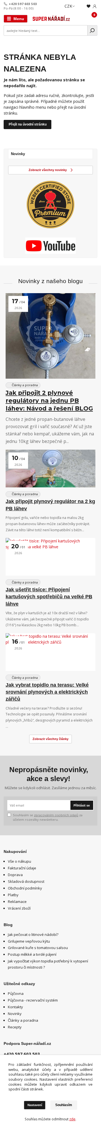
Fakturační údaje (22, 868)
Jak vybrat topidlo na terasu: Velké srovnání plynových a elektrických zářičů (47, 692)
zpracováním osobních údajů (56, 815)
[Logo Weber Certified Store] (50, 204)
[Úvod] (51, 19)
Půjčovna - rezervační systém (33, 1000)
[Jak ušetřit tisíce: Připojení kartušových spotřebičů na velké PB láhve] (50, 557)
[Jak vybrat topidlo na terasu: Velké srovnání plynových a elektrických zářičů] (50, 652)
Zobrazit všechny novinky (48, 170)
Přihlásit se (82, 805)
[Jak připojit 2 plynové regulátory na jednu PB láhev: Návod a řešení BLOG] (50, 336)
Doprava (15, 874)
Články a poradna (24, 385)
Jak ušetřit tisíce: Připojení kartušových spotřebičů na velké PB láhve (49, 597)
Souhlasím (63, 1105)
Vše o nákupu (19, 861)
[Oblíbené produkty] (88, 6)
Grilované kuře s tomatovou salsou (38, 947)
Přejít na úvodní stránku (28, 124)
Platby (13, 894)
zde (72, 1119)
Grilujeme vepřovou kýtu (29, 941)
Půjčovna (16, 993)
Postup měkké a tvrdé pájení (32, 954)
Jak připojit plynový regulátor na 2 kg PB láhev (50, 505)
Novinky (15, 1013)
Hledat (92, 30)
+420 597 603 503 (23, 4)
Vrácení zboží (19, 908)
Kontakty (15, 1006)
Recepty (15, 1027)
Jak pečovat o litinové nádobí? (33, 934)
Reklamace (17, 901)
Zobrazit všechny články (50, 739)
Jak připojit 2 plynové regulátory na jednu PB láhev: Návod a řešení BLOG (49, 400)
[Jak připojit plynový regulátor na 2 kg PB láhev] (50, 468)
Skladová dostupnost (26, 881)
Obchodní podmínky (25, 888)
